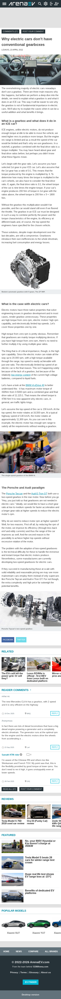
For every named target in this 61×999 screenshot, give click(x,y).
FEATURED (8, 835)
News (19, 951)
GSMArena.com (40, 966)
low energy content (20, 375)
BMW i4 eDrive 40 (35, 385)
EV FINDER (31, 982)
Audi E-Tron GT (39, 493)
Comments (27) (10, 31)
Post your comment (33, 31)
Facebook (8, 640)
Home (6, 951)
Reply (55, 713)
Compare (33, 951)
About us (46, 972)
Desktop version (30, 994)
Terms (23, 972)
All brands (51, 951)
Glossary (34, 972)
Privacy (14, 972)
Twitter (21, 640)
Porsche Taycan (14, 493)
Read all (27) (9, 789)
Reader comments (15, 690)
